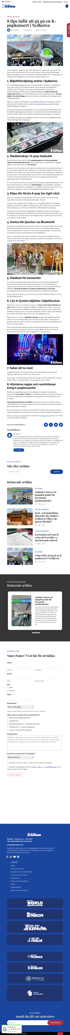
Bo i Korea (16, 17)
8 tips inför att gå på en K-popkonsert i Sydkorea (49, 557)
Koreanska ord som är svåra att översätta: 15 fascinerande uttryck (47, 537)
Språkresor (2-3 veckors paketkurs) (22, 727)
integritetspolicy (51, 767)
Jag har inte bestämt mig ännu (20, 730)
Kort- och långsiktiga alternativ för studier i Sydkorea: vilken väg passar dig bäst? (47, 517)
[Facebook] (18, 857)
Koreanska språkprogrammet (19, 718)
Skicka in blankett (15, 775)
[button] (67, 6)
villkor (40, 767)
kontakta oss (44, 416)
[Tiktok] (11, 857)
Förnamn (9, 670)
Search (56, 472)
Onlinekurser (14, 721)
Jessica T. (16, 30)
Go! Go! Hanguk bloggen (18, 416)
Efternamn (38, 670)
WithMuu (53, 208)
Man (10, 687)
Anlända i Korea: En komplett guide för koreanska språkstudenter (45, 496)
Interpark (18, 87)
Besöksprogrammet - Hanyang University (24, 724)
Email (8, 681)
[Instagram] (7, 857)
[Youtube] (14, 857)
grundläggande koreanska (42, 104)
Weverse (17, 208)
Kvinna (11, 691)
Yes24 (9, 87)
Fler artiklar (19, 450)
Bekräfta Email (39, 681)
